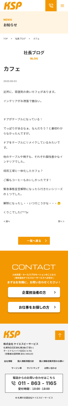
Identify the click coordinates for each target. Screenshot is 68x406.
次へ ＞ (61, 221)
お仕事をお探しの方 (34, 307)
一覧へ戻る (34, 241)
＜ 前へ (6, 221)
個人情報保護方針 (25, 360)
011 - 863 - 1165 (37, 383)
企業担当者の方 (34, 292)
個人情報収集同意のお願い (51, 360)
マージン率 (16, 367)
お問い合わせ (50, 367)
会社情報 (8, 360)
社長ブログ (20, 38)
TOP (5, 38)
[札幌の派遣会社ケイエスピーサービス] (13, 8)
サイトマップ (33, 367)
